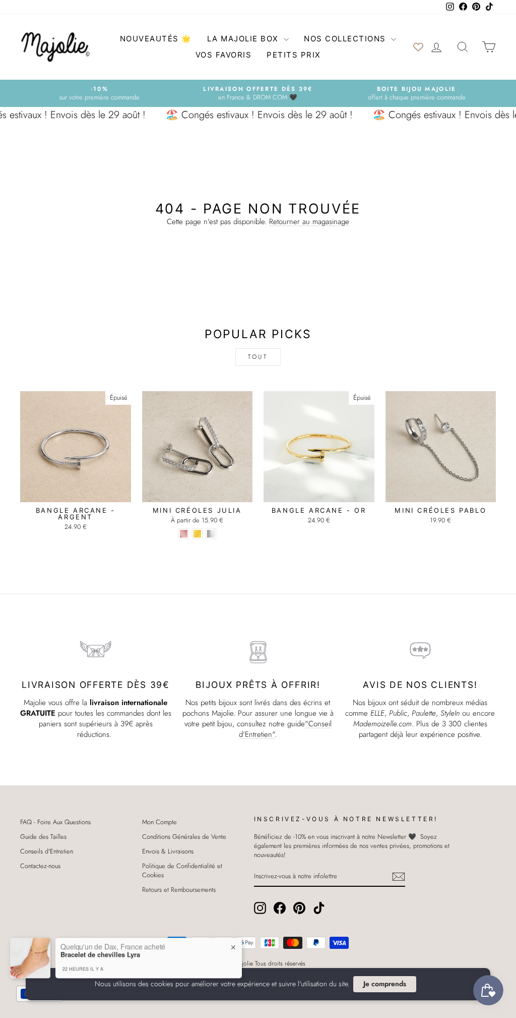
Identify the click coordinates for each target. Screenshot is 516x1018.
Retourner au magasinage (309, 221)
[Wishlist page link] (418, 47)
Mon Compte (159, 822)
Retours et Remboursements (179, 889)
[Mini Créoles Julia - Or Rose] (183, 534)
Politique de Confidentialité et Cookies (182, 870)
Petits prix (294, 55)
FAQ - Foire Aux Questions (55, 822)
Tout (258, 356)
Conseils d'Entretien (46, 851)
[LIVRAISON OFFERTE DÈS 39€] (95, 651)
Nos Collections (346, 38)
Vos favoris (224, 55)
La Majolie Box (244, 38)
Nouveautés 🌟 (156, 38)
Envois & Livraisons (168, 851)
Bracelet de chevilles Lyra (100, 950)
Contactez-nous (40, 866)
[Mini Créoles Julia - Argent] (211, 534)
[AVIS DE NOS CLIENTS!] (420, 651)
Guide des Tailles (43, 836)
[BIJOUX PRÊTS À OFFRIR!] (258, 651)
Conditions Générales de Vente (184, 836)
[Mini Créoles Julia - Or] (197, 534)
